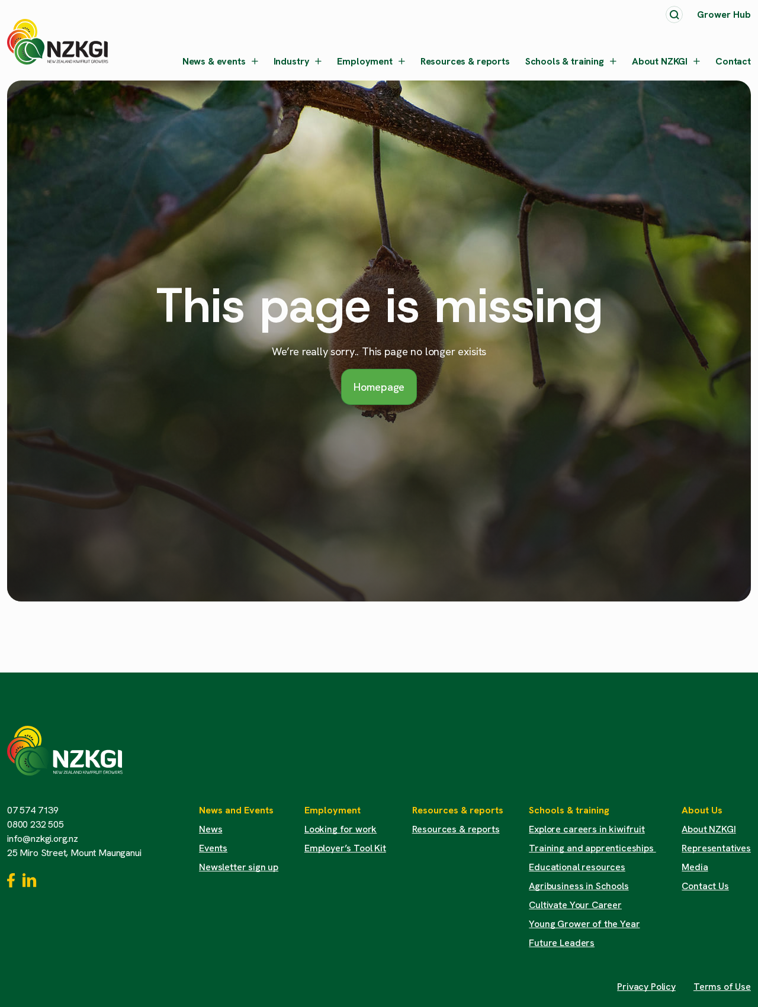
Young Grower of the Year (584, 924)
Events (213, 848)
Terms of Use (722, 986)
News (210, 829)
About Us (702, 810)
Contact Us (705, 886)
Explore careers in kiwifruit (587, 829)
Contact (733, 61)
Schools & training (564, 61)
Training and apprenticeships (592, 848)
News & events (214, 61)
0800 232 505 (35, 824)
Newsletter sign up (238, 867)
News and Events (236, 810)
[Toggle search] (674, 14)
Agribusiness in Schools (578, 886)
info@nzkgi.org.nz (42, 838)
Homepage (379, 387)
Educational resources (577, 867)
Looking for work (340, 829)
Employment (364, 61)
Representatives (716, 848)
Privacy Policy (646, 986)
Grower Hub (724, 14)
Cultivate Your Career (575, 905)
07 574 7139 (33, 810)
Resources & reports (465, 61)
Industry (292, 61)
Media (695, 867)
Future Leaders (562, 943)
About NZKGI (660, 61)
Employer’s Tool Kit (345, 848)
